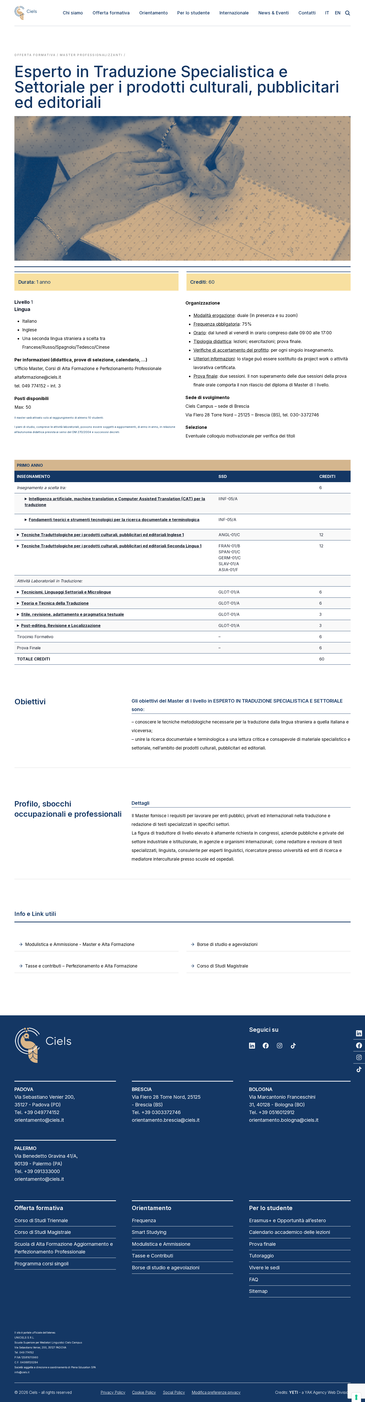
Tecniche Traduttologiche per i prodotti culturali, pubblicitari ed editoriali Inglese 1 (102, 534)
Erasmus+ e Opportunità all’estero (287, 1220)
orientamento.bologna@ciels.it (284, 1120)
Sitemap (258, 1291)
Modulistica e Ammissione (161, 1244)
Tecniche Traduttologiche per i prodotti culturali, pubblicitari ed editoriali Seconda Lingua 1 (111, 545)
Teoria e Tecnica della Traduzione (55, 603)
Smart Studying (149, 1232)
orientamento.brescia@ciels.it (166, 1120)
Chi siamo (73, 12)
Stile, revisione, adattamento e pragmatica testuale (72, 614)
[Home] (25, 13)
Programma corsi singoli (41, 1264)
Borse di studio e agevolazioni (165, 1268)
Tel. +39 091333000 (37, 1171)
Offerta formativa (111, 12)
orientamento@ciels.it (39, 1120)
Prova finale (262, 1244)
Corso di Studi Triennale (41, 1220)
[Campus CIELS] (65, 1045)
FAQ (253, 1279)
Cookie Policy (144, 1392)
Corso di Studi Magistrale (42, 1232)
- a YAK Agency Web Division (320, 1392)
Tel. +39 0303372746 (156, 1112)
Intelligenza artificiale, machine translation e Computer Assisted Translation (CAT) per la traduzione (115, 501)
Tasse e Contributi (152, 1256)
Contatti (307, 12)
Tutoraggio (261, 1256)
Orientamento (153, 12)
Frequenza (144, 1220)
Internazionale (234, 12)
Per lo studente (193, 12)
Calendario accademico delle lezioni (289, 1232)
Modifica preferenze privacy (216, 1392)
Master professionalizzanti (91, 55)
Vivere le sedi (264, 1268)
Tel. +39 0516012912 (271, 1112)
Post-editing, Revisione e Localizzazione (61, 625)
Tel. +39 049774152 (36, 1112)
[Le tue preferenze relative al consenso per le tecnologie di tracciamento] (356, 1397)
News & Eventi (273, 12)
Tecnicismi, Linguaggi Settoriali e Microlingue (66, 592)
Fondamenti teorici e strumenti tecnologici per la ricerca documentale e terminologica (114, 519)
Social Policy (174, 1392)
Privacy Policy (113, 1392)
